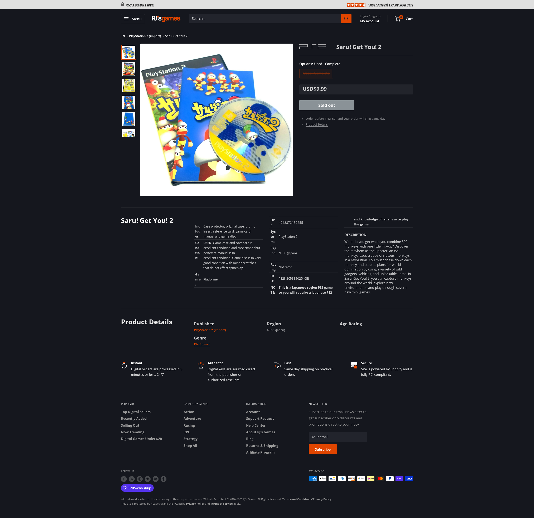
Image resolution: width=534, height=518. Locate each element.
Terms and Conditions (297, 499)
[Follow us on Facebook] (124, 479)
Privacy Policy (322, 499)
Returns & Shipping (262, 445)
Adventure (192, 418)
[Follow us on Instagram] (140, 479)
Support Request (260, 418)
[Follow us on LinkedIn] (156, 479)
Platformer (202, 344)
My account (369, 21)
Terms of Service (221, 503)
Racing (189, 425)
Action (189, 412)
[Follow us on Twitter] (132, 479)
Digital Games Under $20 (141, 438)
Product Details (317, 124)
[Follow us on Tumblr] (163, 479)
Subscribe (323, 449)
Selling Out (130, 425)
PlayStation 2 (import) (145, 36)
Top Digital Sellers (136, 412)
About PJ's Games (260, 432)
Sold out (326, 105)
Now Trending (132, 432)
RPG (187, 432)
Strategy (191, 438)
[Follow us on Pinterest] (148, 479)
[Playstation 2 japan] (317, 46)
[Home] (123, 36)
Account (253, 412)
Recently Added (134, 418)
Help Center (256, 425)
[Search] (346, 18)
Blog (249, 438)
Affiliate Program (260, 452)
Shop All (190, 445)
